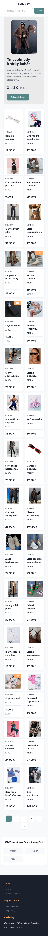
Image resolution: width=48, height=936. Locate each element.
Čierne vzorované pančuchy (32, 653)
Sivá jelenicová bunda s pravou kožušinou (32, 793)
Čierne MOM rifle (12, 230)
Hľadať (39, 11)
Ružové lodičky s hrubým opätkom (32, 327)
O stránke (8, 889)
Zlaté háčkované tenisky (11, 560)
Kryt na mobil (12, 325)
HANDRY (24, 4)
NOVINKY (30, 132)
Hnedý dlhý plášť (11, 607)
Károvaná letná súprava (13, 793)
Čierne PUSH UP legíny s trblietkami (12, 514)
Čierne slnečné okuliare (31, 374)
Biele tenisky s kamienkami (35, 560)
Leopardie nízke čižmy (11, 277)
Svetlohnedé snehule (34, 184)
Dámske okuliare (10, 137)
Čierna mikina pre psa (13, 184)
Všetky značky (9, 910)
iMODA (30, 143)
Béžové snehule (31, 277)
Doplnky (9, 178)
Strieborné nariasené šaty (11, 467)
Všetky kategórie (11, 906)
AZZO (13, 859)
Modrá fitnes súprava (12, 421)
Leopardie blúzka (32, 747)
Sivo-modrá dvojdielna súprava (33, 137)
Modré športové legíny (10, 747)
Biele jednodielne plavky (33, 230)
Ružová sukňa (34, 419)
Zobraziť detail (18, 97)
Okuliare (9, 132)
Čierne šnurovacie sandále (11, 374)
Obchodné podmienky (13, 893)
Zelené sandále (31, 607)
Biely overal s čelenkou (12, 653)
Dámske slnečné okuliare (31, 467)
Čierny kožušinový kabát (33, 514)
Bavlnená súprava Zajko (34, 700)
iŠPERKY (8, 143)
